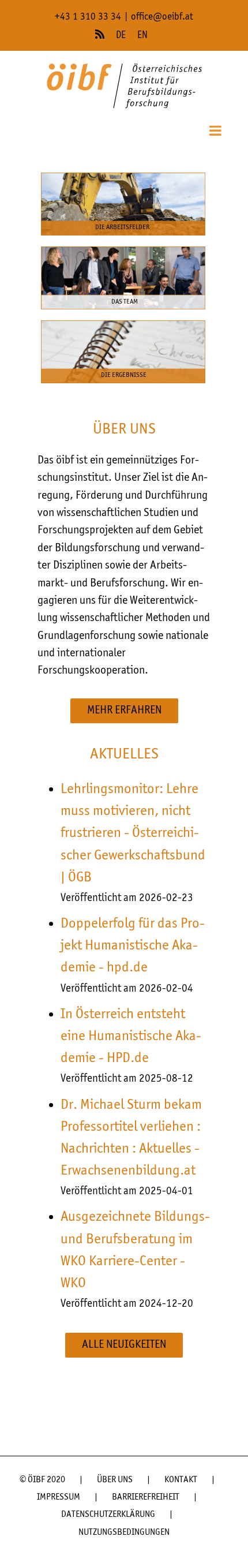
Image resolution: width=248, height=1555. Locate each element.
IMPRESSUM (58, 1497)
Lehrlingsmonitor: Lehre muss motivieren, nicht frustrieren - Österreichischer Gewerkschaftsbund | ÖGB (133, 833)
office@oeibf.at (162, 17)
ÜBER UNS (115, 1480)
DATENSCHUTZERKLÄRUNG (108, 1514)
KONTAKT (180, 1480)
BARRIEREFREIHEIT (145, 1497)
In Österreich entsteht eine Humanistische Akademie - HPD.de (131, 1036)
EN (142, 35)
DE (121, 35)
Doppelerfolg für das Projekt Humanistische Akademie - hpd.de (133, 945)
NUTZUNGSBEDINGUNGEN (124, 1532)
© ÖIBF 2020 (42, 1480)
